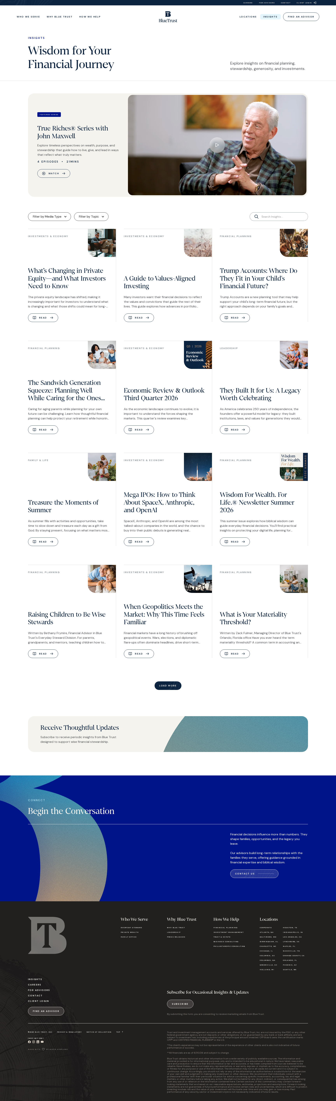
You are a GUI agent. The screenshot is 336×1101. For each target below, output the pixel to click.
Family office (129, 937)
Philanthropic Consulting (229, 946)
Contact (35, 995)
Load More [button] (168, 685)
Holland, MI (267, 969)
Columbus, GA (267, 960)
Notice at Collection (99, 1032)
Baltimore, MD (268, 937)
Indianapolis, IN (293, 932)
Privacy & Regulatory (69, 1032)
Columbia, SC (267, 955)
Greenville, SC (268, 965)
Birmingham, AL (269, 941)
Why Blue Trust (176, 927)
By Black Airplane (57, 1049)
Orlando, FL (290, 960)
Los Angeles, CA (292, 937)
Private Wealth (130, 932)
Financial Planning (226, 927)
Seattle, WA (290, 969)
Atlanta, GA (267, 932)
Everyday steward (131, 927)
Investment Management (229, 932)
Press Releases (176, 937)
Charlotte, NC (268, 946)
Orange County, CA (293, 955)
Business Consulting (226, 941)
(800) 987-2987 (36, 1038)
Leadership (173, 932)
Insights (35, 979)
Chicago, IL (266, 951)
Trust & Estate (222, 937)
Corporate (266, 927)
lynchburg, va (291, 941)
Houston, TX (290, 927)
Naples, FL (289, 946)
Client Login (38, 1001)
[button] (28, 16)
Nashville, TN (291, 951)
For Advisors (39, 990)
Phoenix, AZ (290, 965)
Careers (34, 985)
